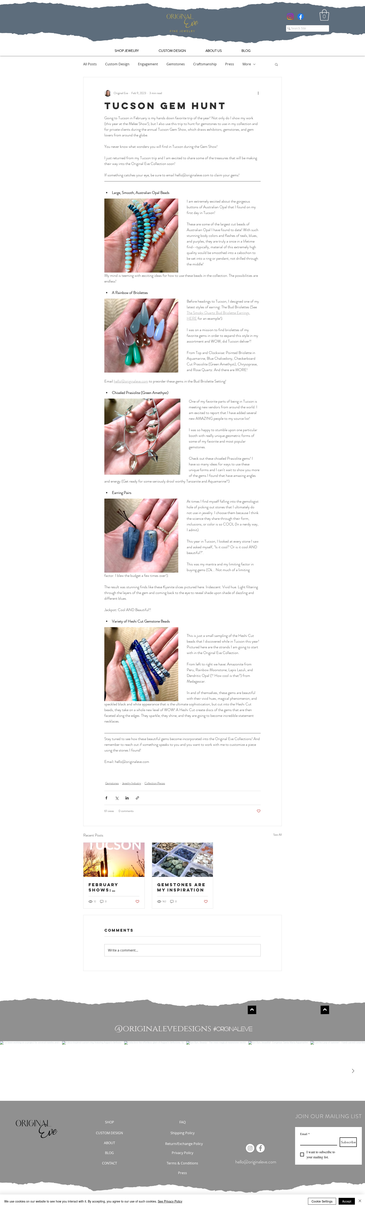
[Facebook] (300, 16)
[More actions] (258, 93)
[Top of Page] (252, 1009)
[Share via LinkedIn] (127, 798)
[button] (324, 15)
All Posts (90, 64)
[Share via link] (137, 798)
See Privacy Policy (170, 1201)
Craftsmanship (205, 64)
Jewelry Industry (131, 783)
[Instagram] (290, 16)
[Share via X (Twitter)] (117, 798)
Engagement (148, 64)
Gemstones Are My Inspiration (181, 887)
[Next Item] (353, 1071)
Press (229, 64)
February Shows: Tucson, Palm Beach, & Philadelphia (110, 887)
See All (277, 834)
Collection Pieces (154, 783)
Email (305, 1134)
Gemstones (175, 64)
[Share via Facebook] (106, 798)
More (246, 64)
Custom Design (117, 64)
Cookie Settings (322, 1201)
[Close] (359, 1201)
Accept (346, 1201)
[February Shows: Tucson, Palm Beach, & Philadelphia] (113, 860)
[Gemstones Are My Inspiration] (182, 860)
